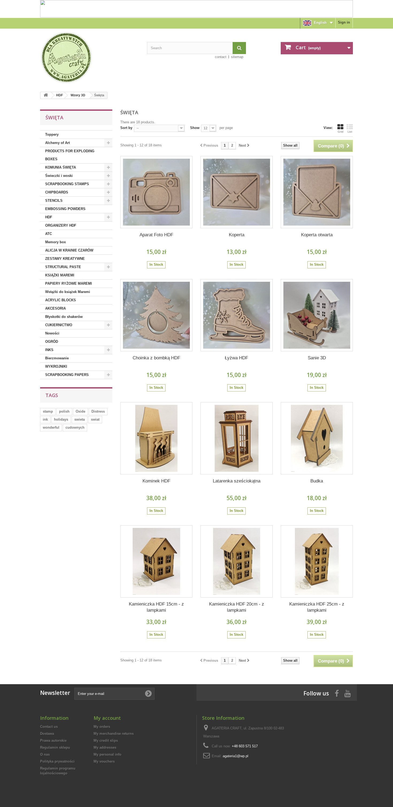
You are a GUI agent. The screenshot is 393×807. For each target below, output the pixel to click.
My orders (102, 727)
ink (45, 419)
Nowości (52, 333)
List (350, 131)
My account (107, 718)
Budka (316, 481)
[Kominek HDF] (156, 438)
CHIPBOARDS (56, 192)
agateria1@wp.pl (235, 756)
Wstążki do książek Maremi (67, 292)
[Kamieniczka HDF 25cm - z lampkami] (316, 561)
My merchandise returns (114, 734)
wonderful (51, 427)
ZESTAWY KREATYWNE (65, 259)
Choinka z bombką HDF (156, 357)
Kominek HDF (156, 481)
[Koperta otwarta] (316, 192)
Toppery (52, 134)
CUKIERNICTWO (58, 325)
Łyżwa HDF (236, 357)
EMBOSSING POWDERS (65, 209)
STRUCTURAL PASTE (63, 267)
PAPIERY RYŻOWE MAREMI (68, 283)
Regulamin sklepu (55, 747)
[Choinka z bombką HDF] (156, 315)
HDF (59, 95)
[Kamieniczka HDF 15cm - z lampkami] (156, 561)
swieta (79, 419)
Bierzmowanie (57, 358)
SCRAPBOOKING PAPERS (67, 375)
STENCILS (54, 201)
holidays (61, 419)
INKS (49, 350)
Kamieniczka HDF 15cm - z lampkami (156, 607)
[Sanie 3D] (316, 315)
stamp (48, 411)
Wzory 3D (78, 95)
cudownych (75, 427)
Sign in (344, 22)
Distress (98, 411)
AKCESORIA (55, 308)
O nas (45, 754)
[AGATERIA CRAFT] (89, 57)
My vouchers (104, 761)
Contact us (49, 727)
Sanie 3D (317, 357)
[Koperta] (236, 192)
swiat (95, 419)
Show (194, 128)
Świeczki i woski (59, 176)
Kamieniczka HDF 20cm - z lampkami (236, 607)
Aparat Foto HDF (156, 234)
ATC (48, 234)
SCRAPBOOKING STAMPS (67, 184)
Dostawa (47, 734)
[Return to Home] (46, 95)
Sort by (126, 128)
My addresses (105, 747)
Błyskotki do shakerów (64, 317)
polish (64, 411)
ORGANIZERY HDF (60, 225)
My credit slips (106, 741)
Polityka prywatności (57, 761)
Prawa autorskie (53, 741)
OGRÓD (51, 342)
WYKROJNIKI (56, 366)
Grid (340, 131)
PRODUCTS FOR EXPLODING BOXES (69, 155)
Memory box (55, 242)
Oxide (80, 411)
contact (220, 57)
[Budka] (316, 438)
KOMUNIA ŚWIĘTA (60, 167)
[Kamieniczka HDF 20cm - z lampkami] (236, 561)
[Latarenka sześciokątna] (236, 438)
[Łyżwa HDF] (236, 315)
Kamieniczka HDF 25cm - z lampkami (316, 607)
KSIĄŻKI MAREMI (59, 275)
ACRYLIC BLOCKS (60, 300)
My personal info (107, 754)
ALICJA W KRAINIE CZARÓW (69, 250)
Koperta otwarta (317, 234)
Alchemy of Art (57, 143)
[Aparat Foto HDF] (156, 192)
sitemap (237, 57)
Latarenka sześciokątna (236, 481)
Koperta (236, 234)
